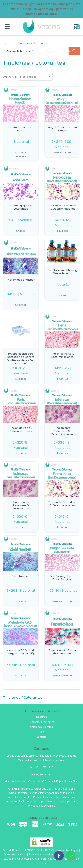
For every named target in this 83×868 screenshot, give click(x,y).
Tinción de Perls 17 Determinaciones (62, 355)
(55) (37, 767)
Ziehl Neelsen (21, 576)
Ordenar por (10, 76)
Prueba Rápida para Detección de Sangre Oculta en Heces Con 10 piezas (21, 358)
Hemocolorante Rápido (20, 129)
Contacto (41, 736)
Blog (41, 731)
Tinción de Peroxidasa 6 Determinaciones (62, 503)
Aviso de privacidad (15, 854)
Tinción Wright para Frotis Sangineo (62, 577)
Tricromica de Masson (20, 279)
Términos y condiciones (42, 854)
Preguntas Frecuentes (41, 722)
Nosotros (41, 717)
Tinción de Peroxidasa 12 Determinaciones (62, 207)
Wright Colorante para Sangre (62, 129)
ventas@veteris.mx (41, 774)
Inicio (6, 43)
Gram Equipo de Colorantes (20, 207)
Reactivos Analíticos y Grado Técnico (62, 271)
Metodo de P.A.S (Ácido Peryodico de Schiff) (20, 652)
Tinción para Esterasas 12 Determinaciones (62, 431)
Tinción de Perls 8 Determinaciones (21, 429)
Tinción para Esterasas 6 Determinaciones (21, 505)
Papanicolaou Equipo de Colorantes (62, 652)
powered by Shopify (66, 850)
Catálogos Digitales (41, 726)
